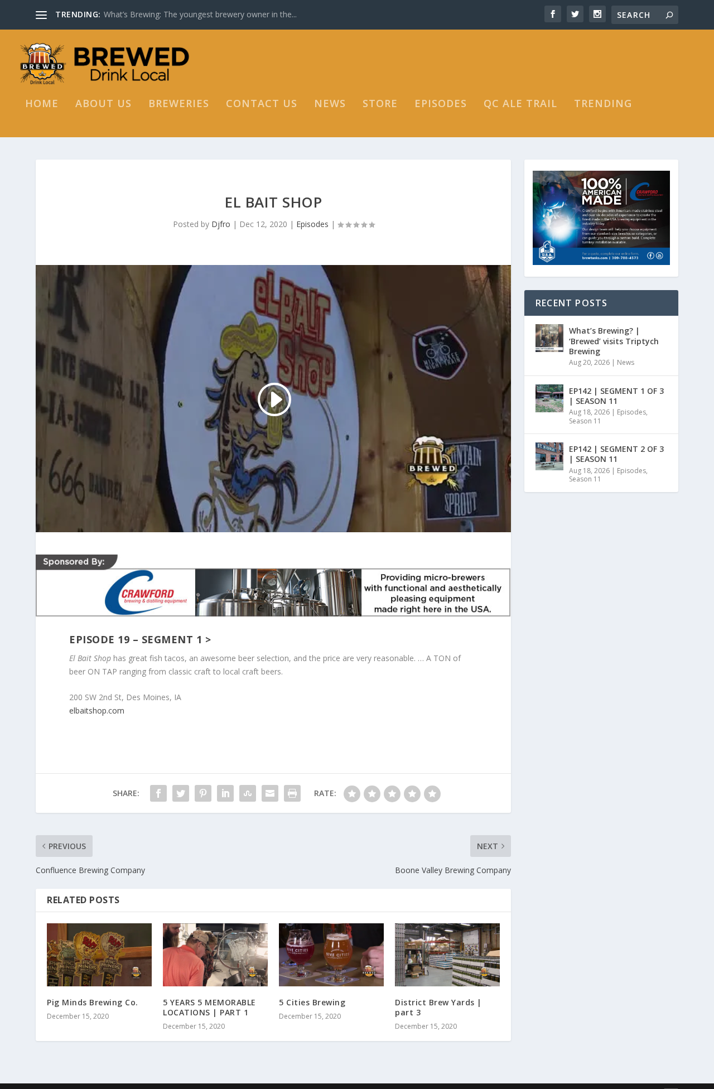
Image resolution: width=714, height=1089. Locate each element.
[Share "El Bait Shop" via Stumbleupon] (248, 793)
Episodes (440, 104)
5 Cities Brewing (312, 1002)
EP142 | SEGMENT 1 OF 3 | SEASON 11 (616, 396)
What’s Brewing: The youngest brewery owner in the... (200, 14)
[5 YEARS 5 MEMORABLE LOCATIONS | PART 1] (215, 954)
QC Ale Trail (520, 104)
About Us (103, 104)
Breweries (178, 104)
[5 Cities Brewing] (331, 954)
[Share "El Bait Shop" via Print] (292, 793)
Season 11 (585, 421)
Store (380, 104)
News (330, 104)
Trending (603, 104)
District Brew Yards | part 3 (438, 1007)
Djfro (220, 224)
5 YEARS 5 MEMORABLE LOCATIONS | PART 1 (209, 1007)
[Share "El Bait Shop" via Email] (270, 793)
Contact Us (261, 104)
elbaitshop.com (96, 710)
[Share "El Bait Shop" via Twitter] (181, 793)
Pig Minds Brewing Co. (92, 1002)
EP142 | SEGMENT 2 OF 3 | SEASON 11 (616, 454)
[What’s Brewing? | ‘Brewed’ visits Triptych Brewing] (549, 338)
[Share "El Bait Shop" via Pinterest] (203, 793)
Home (42, 104)
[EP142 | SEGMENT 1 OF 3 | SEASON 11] (549, 398)
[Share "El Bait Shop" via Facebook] (158, 793)
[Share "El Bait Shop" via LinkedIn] (225, 793)
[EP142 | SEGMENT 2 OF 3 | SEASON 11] (549, 456)
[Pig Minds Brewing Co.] (99, 954)
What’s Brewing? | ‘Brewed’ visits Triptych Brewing (614, 340)
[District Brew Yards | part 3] (447, 954)
